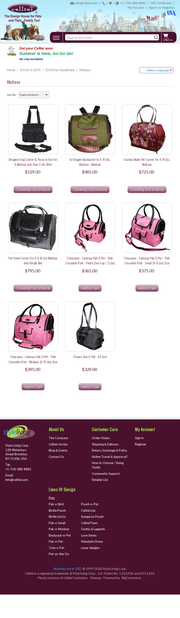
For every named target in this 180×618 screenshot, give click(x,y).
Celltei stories (58, 444)
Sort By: (12, 95)
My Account (136, 7)
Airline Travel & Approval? (110, 457)
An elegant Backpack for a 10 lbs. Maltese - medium (89, 162)
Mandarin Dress (92, 541)
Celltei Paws (89, 523)
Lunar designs (90, 548)
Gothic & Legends (93, 529)
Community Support (106, 473)
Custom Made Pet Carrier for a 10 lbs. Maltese (147, 162)
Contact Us (56, 457)
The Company (58, 438)
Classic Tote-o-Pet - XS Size (90, 356)
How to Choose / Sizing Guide (108, 465)
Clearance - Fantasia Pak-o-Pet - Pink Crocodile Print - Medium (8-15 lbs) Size (33, 359)
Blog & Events (58, 450)
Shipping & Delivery (105, 444)
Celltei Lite (88, 510)
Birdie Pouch (57, 510)
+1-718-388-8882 (133, 3)
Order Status (101, 438)
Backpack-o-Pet (60, 535)
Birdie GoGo (57, 516)
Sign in (153, 7)
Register (168, 7)
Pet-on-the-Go (59, 554)
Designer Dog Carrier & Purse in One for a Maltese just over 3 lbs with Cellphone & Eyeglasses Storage (33, 164)
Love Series (89, 535)
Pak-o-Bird (56, 504)
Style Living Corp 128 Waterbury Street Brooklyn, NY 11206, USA (16, 452)
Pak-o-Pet (56, 541)
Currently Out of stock (33, 189)
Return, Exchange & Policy (109, 450)
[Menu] (56, 36)
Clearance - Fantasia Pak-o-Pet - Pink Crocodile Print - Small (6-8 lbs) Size (147, 260)
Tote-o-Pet (56, 548)
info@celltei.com (86, 3)
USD (166, 40)
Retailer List (100, 480)
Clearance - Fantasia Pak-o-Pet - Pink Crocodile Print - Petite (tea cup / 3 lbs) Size (90, 262)
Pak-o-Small (57, 523)
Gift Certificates (161, 3)
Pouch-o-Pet (89, 504)
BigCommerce (131, 578)
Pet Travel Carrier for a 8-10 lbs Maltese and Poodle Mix (32, 260)
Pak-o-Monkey (59, 529)
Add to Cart (90, 288)
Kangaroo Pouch (92, 516)
